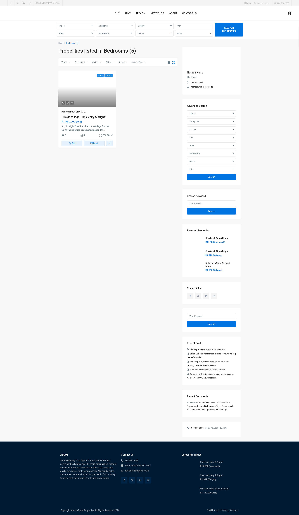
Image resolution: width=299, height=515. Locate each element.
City (179, 26)
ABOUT (173, 13)
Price (179, 33)
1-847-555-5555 (196, 428)
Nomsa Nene (195, 72)
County (141, 26)
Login (235, 510)
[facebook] (11, 3)
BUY (117, 13)
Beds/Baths (104, 33)
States (95, 62)
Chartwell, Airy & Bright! (217, 238)
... (104, 130)
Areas (121, 62)
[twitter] (17, 3)
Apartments (67, 111)
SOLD (77, 111)
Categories (103, 26)
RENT (128, 13)
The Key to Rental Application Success (207, 349)
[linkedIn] (23, 3)
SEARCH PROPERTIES (229, 29)
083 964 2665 (283, 3)
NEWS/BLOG (157, 13)
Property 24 (227, 510)
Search (211, 177)
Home (61, 43)
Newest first (137, 62)
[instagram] (30, 3)
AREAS (139, 13)
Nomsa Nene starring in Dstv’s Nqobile (207, 370)
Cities (108, 62)
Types (62, 26)
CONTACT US (189, 13)
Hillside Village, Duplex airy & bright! (84, 117)
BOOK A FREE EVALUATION (48, 3)
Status (141, 33)
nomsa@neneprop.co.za (202, 87)
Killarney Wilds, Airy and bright (214, 488)
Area (61, 33)
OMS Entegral (214, 510)
